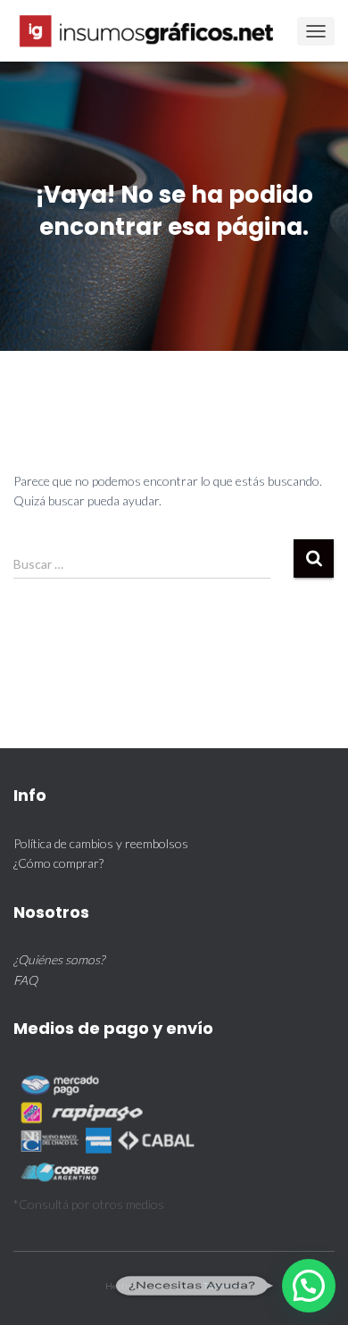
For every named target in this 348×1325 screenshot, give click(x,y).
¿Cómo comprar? (58, 863)
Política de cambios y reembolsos (100, 843)
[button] (309, 1285)
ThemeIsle (223, 1285)
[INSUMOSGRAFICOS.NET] (154, 31)
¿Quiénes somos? (58, 959)
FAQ (25, 980)
